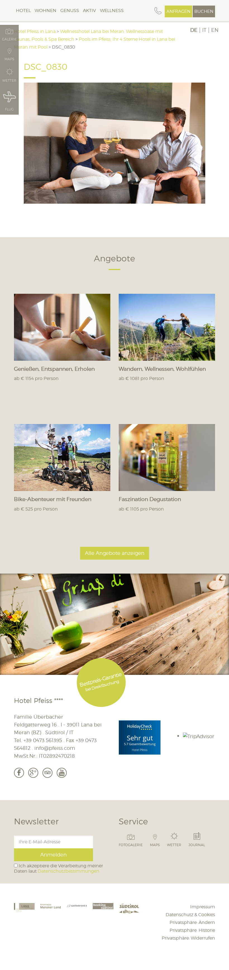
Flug (9, 109)
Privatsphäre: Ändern (192, 922)
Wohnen (45, 10)
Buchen (203, 11)
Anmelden (53, 855)
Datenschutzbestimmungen (68, 871)
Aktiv (89, 10)
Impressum (202, 906)
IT (204, 30)
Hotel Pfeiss (139, 749)
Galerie (9, 39)
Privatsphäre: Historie (192, 930)
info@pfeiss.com (54, 748)
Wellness (112, 10)
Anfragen (178, 11)
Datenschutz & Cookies (190, 914)
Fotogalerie (131, 845)
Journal (197, 845)
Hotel (23, 10)
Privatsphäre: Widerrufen (188, 938)
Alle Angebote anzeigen (114, 553)
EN (214, 30)
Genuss (69, 10)
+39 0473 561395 (42, 740)
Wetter (174, 845)
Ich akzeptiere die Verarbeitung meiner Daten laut (58, 868)
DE (193, 30)
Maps (155, 845)
